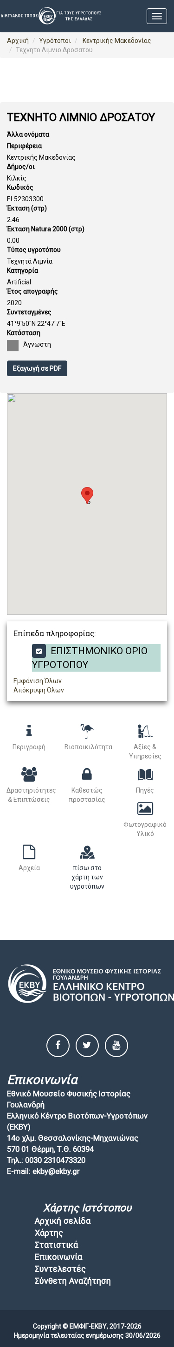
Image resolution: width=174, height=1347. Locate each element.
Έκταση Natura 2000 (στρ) (45, 229)
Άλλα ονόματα (28, 134)
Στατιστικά (56, 1245)
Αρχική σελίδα (62, 1221)
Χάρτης (49, 1233)
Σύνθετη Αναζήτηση (73, 1281)
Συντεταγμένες (29, 312)
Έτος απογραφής (32, 291)
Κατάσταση (23, 333)
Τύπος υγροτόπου (34, 249)
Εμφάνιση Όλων (37, 681)
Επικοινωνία (58, 1257)
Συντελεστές (60, 1269)
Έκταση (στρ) (27, 208)
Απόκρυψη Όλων (38, 690)
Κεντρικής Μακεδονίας (116, 40)
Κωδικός (20, 187)
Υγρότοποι (55, 40)
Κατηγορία (22, 270)
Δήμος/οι (21, 166)
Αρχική (18, 40)
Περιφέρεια (24, 146)
